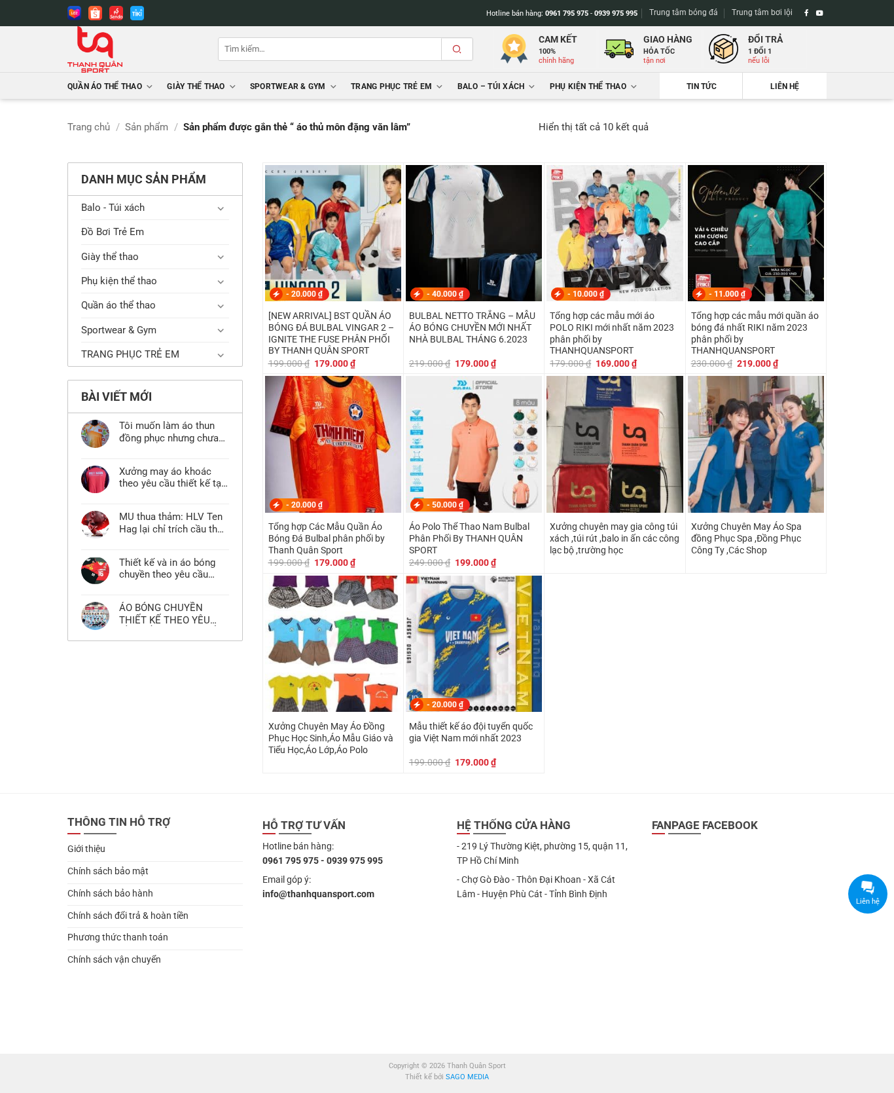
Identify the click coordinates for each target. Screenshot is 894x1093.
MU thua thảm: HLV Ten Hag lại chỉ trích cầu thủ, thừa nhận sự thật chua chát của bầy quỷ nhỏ (171, 522)
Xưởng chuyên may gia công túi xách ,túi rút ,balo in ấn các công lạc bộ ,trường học (614, 538)
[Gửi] (457, 49)
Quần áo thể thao (104, 86)
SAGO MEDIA (467, 1077)
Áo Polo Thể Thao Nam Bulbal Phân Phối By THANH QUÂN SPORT (469, 538)
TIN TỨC (702, 86)
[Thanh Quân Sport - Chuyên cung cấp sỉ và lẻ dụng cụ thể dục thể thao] (132, 49)
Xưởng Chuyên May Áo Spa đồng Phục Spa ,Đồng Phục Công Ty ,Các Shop (746, 538)
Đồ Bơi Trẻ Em (112, 232)
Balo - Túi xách (113, 207)
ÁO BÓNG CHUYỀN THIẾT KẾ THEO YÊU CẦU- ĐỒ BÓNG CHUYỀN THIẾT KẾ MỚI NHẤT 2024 (173, 613)
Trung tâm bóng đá (683, 12)
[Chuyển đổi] (221, 208)
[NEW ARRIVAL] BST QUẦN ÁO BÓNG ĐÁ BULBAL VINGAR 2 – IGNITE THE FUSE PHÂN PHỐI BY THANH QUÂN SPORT (331, 333)
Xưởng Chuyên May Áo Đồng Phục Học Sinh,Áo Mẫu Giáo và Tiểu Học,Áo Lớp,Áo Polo (330, 738)
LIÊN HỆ (784, 86)
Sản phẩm (146, 127)
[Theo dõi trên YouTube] (819, 13)
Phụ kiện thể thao (588, 86)
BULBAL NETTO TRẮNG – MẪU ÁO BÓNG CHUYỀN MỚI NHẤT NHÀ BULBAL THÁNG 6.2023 (472, 327)
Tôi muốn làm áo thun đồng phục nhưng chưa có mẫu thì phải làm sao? (169, 431)
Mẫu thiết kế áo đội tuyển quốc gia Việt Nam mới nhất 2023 (471, 732)
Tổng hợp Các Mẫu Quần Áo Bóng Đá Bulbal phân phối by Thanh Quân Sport (326, 538)
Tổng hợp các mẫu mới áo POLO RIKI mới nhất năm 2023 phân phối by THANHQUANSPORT (612, 333)
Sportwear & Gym (288, 86)
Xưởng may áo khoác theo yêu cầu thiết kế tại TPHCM (171, 477)
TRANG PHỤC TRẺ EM (391, 86)
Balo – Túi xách (491, 86)
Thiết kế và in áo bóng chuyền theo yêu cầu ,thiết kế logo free (167, 568)
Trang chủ (88, 127)
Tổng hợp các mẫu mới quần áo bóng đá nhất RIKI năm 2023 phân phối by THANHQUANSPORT (755, 333)
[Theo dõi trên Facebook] (806, 13)
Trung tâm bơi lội (762, 12)
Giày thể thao (195, 86)
